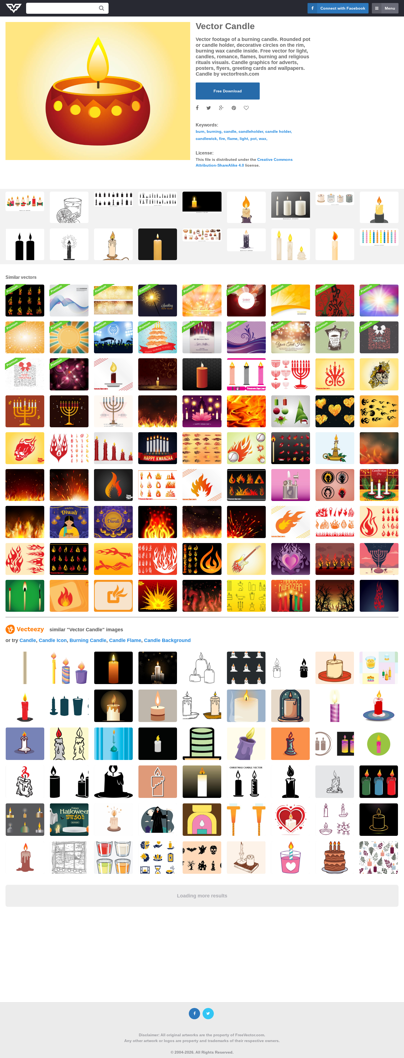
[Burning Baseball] (246, 448)
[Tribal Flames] (201, 448)
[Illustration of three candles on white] (69, 668)
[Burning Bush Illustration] (335, 596)
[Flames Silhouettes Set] (157, 559)
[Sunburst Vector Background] (69, 337)
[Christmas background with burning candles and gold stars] (157, 668)
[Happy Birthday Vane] (157, 337)
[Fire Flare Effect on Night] (379, 448)
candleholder (251, 131)
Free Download (228, 91)
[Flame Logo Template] (290, 522)
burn (200, 131)
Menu (390, 8)
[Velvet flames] (246, 337)
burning (214, 131)
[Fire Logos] (290, 448)
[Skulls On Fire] (335, 485)
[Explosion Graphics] (157, 596)
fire (222, 138)
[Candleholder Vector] (335, 374)
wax (262, 138)
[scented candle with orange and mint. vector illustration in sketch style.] (69, 212)
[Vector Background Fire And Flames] (246, 411)
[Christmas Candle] (335, 448)
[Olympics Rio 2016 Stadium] (113, 337)
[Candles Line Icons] (246, 596)
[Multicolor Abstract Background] (379, 300)
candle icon (53, 640)
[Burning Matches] (24, 596)
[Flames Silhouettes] (69, 448)
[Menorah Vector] (24, 411)
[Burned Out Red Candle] (113, 448)
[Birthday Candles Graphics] (246, 374)
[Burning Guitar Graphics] (246, 559)
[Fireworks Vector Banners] (113, 300)
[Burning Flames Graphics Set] (157, 485)
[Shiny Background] (246, 300)
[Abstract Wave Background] (69, 300)
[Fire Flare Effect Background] (157, 411)
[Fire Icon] (69, 596)
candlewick (206, 138)
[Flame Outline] (379, 596)
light (244, 138)
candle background (167, 640)
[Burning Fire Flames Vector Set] (24, 300)
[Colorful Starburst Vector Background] (24, 337)
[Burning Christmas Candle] (113, 374)
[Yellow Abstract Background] (290, 300)
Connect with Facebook (342, 8)
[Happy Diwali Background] (113, 522)
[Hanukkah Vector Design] (379, 559)
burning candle (88, 640)
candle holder (278, 131)
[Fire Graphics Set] (335, 522)
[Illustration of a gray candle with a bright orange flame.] (246, 239)
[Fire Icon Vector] (113, 596)
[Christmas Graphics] (290, 411)
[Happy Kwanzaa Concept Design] (290, 596)
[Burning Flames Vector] (335, 559)
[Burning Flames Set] (69, 559)
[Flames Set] (201, 559)
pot (253, 138)
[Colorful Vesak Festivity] (201, 411)
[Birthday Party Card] (201, 337)
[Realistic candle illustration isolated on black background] (157, 249)
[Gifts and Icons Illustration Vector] (379, 337)
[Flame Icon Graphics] (113, 485)
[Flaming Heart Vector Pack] (335, 411)
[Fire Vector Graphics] (157, 522)
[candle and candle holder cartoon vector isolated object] (335, 249)
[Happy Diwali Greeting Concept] (69, 522)
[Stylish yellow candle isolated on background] (113, 668)
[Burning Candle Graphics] (157, 374)
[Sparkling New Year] (157, 300)
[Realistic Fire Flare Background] (69, 485)
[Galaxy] (69, 374)
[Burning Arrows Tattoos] (113, 559)
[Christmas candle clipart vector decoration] (24, 201)
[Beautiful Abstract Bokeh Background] (290, 337)
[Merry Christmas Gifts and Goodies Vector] (24, 374)
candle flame (125, 640)
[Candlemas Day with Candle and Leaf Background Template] (379, 485)
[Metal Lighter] (290, 485)
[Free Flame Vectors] (379, 411)
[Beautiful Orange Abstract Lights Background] (201, 300)
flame (232, 138)
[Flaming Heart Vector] (290, 559)
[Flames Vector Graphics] (246, 485)
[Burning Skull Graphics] (24, 448)
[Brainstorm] (335, 300)
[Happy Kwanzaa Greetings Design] (157, 448)
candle (230, 131)
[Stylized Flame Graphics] (201, 485)
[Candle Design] (201, 374)
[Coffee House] (335, 337)
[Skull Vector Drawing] (379, 374)
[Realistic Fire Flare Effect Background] (24, 522)
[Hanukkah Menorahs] (290, 374)
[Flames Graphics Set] (24, 559)
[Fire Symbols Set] (379, 522)
